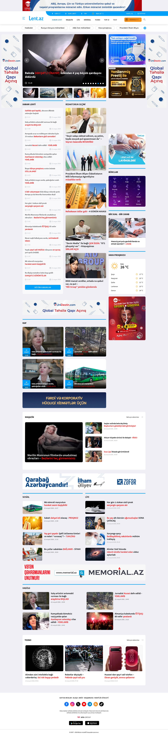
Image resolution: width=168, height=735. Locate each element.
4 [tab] (90, 83)
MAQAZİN (69, 20)
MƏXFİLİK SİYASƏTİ (101, 698)
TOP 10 (106, 20)
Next (144, 28)
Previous (23, 28)
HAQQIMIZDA (88, 698)
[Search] (144, 19)
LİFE (78, 20)
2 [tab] (85, 83)
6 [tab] (95, 83)
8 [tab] (100, 83)
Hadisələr (29, 28)
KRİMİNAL (87, 20)
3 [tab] (88, 83)
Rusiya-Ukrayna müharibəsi (52, 28)
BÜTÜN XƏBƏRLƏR (43, 287)
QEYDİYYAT (141, 13)
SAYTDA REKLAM (65, 698)
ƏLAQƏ (75, 698)
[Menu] (24, 18)
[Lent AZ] (36, 18)
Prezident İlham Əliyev (129, 28)
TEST (115, 20)
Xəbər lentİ (57, 20)
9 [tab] (103, 83)
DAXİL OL (129, 13)
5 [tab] (93, 83)
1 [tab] (83, 83)
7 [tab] (98, 83)
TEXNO (97, 20)
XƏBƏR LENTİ (29, 104)
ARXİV (81, 698)
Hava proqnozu (105, 28)
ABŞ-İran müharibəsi (81, 28)
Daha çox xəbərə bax (132, 417)
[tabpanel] (64, 60)
